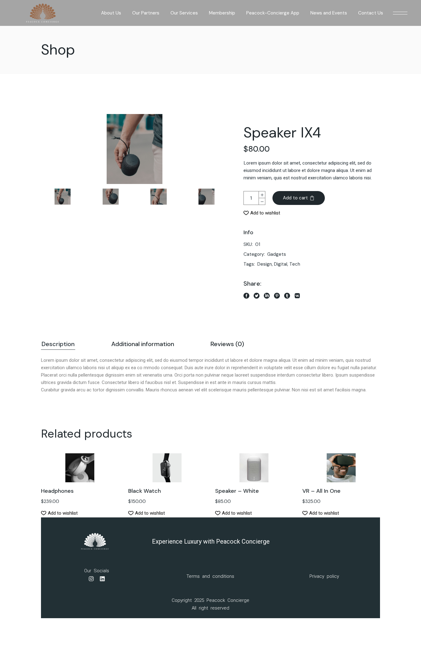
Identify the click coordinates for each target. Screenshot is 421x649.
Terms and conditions (210, 576)
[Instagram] (91, 578)
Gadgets (276, 254)
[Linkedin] (102, 578)
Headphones (57, 491)
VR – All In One (321, 491)
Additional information (142, 344)
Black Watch (144, 491)
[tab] (58, 344)
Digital (280, 264)
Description (58, 344)
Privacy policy (324, 576)
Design (264, 264)
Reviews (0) (227, 344)
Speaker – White (237, 491)
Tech (294, 264)
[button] (261, 213)
